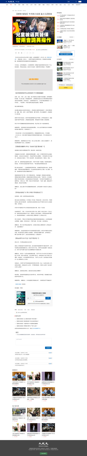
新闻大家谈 (20, 10)
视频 (43, 4)
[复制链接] (24, 53)
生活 (69, 4)
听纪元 (48, 4)
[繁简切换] (33, 53)
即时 (11, 4)
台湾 (31, 4)
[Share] (13, 385)
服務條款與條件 (43, 303)
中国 (15, 4)
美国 (19, 4)
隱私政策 (48, 303)
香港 (35, 4)
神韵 (73, 4)
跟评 (50, 352)
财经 (53, 4)
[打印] (27, 53)
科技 (57, 4)
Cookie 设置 (43, 453)
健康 (39, 4)
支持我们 (66, 87)
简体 (18, 1)
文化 (65, 4)
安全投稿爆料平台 (36, 328)
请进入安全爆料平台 (65, 54)
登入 (80, 1)
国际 (23, 4)
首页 (7, 4)
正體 (16, 1)
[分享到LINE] (19, 53)
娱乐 (61, 4)
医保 (28, 309)
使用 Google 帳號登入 (39, 301)
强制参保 (33, 309)
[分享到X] (21, 53)
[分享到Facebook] (16, 53)
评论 (27, 4)
